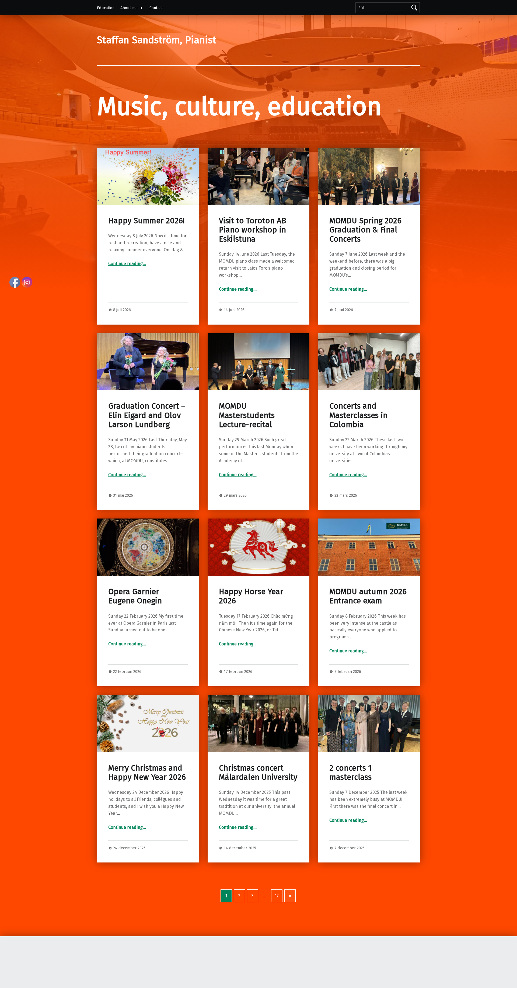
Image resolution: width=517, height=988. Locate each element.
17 (277, 895)
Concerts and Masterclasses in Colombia (358, 415)
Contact (156, 7)
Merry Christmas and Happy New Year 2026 (147, 772)
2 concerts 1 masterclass (350, 772)
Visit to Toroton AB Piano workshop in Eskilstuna (252, 230)
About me (129, 7)
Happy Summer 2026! (146, 220)
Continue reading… (127, 263)
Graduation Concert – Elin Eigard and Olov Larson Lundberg (146, 415)
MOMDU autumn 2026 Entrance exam (368, 596)
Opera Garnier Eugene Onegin (135, 596)
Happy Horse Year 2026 (251, 596)
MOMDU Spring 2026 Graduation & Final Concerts (365, 230)
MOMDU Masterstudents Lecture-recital (247, 415)
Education (105, 7)
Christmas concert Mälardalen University (258, 772)
